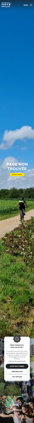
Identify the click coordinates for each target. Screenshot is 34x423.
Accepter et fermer (17, 366)
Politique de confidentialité (17, 361)
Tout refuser (17, 377)
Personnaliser (17, 371)
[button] (17, 174)
